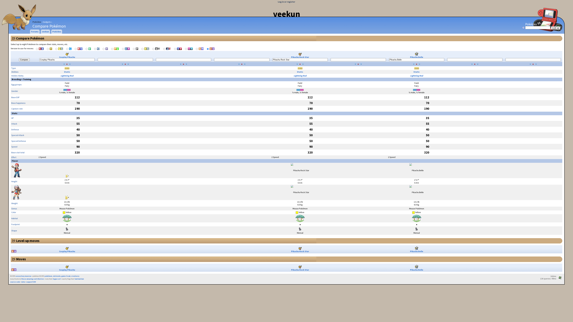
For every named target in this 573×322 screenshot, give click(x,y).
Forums (34, 31)
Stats (14, 113)
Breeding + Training (21, 79)
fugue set (57, 279)
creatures (75, 276)
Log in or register (286, 1)
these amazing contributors (32, 279)
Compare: (24, 60)
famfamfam (79, 279)
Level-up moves (27, 241)
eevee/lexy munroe (23, 276)
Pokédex (37, 22)
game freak (65, 276)
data (23, 282)
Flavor (15, 161)
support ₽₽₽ (31, 282)
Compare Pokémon (30, 38)
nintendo (57, 276)
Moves (21, 259)
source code (15, 282)
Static (67, 72)
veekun (286, 14)
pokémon (48, 276)
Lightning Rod (67, 75)
